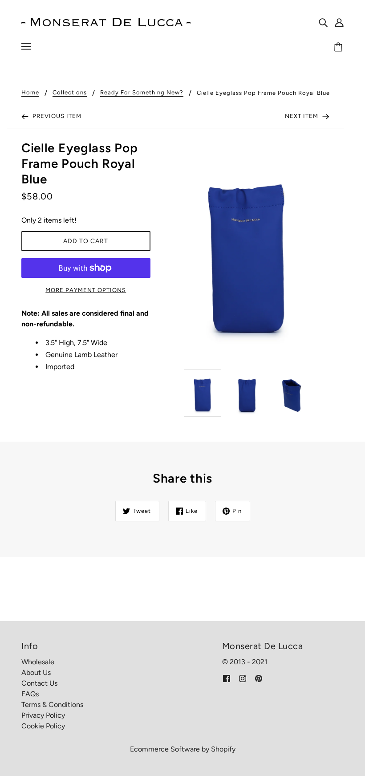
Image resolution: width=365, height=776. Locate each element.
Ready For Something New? (141, 92)
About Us (36, 672)
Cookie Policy (43, 726)
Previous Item (56, 116)
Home (30, 92)
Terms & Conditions (52, 704)
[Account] (339, 22)
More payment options (85, 290)
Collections (70, 92)
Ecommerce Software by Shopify (182, 749)
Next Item (302, 116)
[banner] (106, 21)
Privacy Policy (43, 715)
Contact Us (39, 683)
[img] (323, 22)
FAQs (30, 694)
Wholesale (37, 662)
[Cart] (339, 47)
